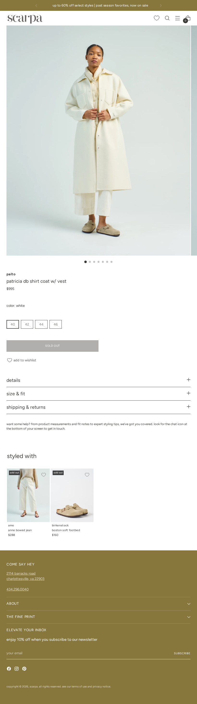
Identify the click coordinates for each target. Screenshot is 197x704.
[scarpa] (24, 18)
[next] (160, 5)
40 (13, 324)
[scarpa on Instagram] (17, 669)
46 (56, 324)
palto (10, 274)
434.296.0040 (17, 589)
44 (41, 324)
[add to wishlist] (43, 475)
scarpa (34, 686)
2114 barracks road (21, 573)
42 (27, 324)
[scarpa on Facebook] (9, 669)
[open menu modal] (178, 18)
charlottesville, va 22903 (25, 579)
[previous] (36, 5)
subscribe (182, 653)
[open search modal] (167, 18)
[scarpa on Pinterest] (25, 669)
